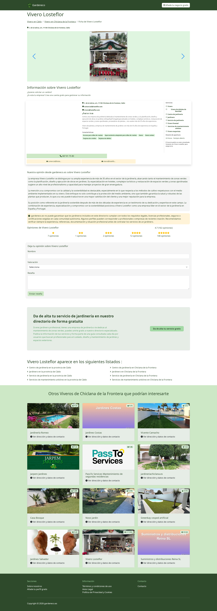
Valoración (33, 262)
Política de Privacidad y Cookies (97, 592)
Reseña (31, 273)
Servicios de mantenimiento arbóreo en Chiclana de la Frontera (142, 379)
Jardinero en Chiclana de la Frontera (129, 371)
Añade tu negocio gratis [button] (176, 5)
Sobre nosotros (34, 586)
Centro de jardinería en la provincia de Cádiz (50, 367)
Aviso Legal (87, 589)
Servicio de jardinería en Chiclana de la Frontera (134, 375)
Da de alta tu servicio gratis (167, 328)
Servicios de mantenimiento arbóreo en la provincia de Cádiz (58, 379)
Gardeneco (38, 5)
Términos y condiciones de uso (97, 586)
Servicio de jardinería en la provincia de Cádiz (50, 375)
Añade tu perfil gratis (37, 589)
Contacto (142, 586)
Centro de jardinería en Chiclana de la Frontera (134, 367)
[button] (105, 79)
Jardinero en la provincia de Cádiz (45, 371)
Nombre (32, 251)
